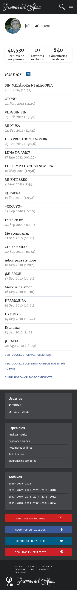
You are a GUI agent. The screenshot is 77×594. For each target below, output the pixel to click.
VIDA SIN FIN (16, 112)
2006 (53, 503)
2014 (36, 496)
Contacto (44, 569)
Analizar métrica (18, 434)
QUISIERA (13, 193)
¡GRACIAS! (13, 341)
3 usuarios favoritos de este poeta (28, 377)
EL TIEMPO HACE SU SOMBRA (29, 166)
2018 (53, 490)
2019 (44, 490)
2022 (20, 490)
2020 (36, 490)
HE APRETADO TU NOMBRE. (27, 139)
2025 (20, 483)
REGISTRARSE (20, 411)
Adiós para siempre (20, 260)
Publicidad (20, 572)
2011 (12, 503)
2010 (20, 503)
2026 (12, 483)
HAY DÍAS (13, 314)
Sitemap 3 (47, 566)
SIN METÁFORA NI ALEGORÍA (29, 85)
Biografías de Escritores (22, 460)
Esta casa (12, 328)
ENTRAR (16, 405)
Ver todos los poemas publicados (28, 354)
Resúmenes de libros (20, 447)
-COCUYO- (13, 206)
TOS (33, 569)
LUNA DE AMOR (17, 153)
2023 (12, 490)
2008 (36, 503)
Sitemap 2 (33, 566)
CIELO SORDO (16, 247)
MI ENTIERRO (16, 180)
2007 (44, 503)
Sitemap (19, 566)
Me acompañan (17, 233)
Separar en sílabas (19, 441)
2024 (28, 483)
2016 (20, 496)
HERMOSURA (15, 301)
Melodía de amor (18, 287)
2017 (12, 496)
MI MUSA (12, 126)
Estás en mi (14, 220)
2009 (28, 503)
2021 (28, 490)
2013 (44, 496)
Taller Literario (17, 454)
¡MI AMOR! (13, 274)
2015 (28, 496)
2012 (53, 496)
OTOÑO (10, 99)
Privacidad (20, 569)
